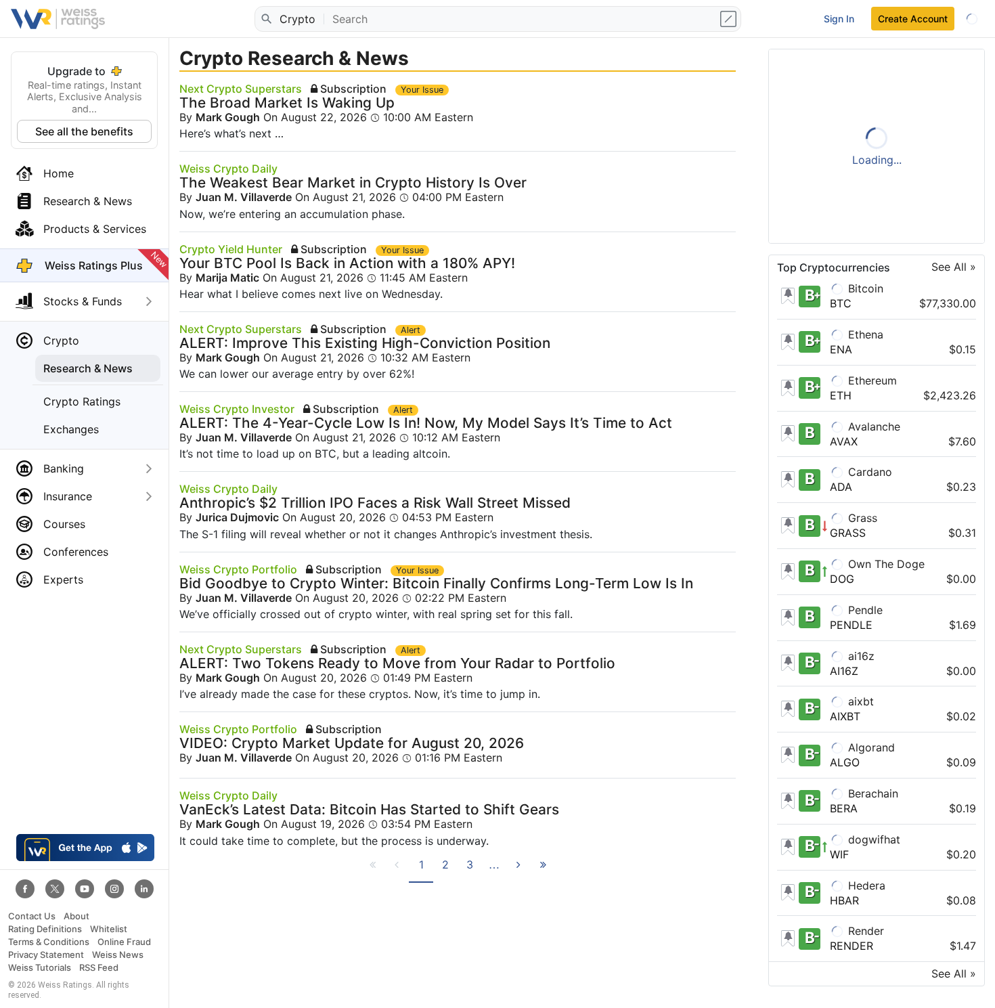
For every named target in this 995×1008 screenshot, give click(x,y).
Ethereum (871, 380)
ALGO (845, 762)
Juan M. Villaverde (244, 197)
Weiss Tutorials (39, 967)
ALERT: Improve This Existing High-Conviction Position (364, 342)
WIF (839, 854)
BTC (841, 303)
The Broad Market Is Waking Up (287, 102)
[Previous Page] (396, 870)
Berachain (871, 793)
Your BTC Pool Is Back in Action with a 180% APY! (347, 263)
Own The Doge (885, 564)
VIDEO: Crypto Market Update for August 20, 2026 (351, 743)
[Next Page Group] (494, 870)
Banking (63, 468)
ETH (841, 395)
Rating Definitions (45, 929)
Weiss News (117, 954)
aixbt (859, 701)
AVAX (844, 441)
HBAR (844, 900)
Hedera (865, 885)
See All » (953, 267)
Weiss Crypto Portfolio (238, 569)
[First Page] (372, 870)
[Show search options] (729, 19)
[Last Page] (543, 870)
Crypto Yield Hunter (230, 249)
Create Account (913, 18)
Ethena (864, 334)
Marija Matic (227, 277)
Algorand (870, 747)
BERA (844, 808)
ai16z (860, 656)
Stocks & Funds (82, 301)
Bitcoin (864, 288)
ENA (841, 349)
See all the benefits (84, 131)
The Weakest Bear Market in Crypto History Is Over (353, 182)
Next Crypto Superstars (240, 88)
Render (864, 931)
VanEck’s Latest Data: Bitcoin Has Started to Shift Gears (369, 809)
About (76, 916)
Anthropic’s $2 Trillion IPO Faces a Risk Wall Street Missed (375, 502)
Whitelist (108, 929)
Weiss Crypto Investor (236, 409)
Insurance (67, 496)
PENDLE (851, 625)
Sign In (839, 18)
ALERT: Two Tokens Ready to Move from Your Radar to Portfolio (397, 663)
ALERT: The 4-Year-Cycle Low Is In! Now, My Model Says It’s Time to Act (425, 422)
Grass (861, 518)
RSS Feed (98, 967)
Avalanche (872, 426)
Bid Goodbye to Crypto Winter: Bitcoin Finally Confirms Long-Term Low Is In (436, 583)
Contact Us (32, 916)
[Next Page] (518, 870)
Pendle (864, 610)
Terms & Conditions (48, 942)
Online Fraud (124, 942)
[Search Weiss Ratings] (266, 19)
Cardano (868, 472)
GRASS (848, 533)
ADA (841, 487)
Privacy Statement (46, 954)
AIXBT (845, 716)
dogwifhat (872, 839)
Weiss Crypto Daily (228, 168)
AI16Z (844, 671)
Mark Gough (228, 117)
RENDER (851, 945)
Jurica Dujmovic (237, 517)
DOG (842, 579)
